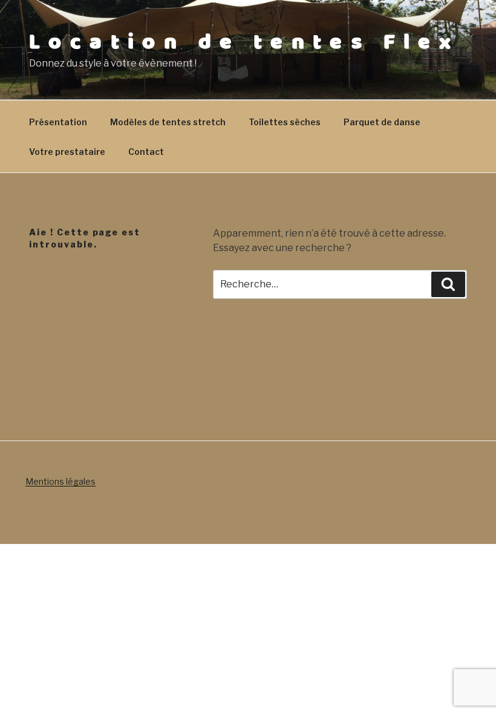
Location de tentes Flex (244, 42)
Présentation (58, 122)
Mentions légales (60, 481)
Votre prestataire (67, 151)
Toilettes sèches (285, 122)
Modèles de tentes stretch (168, 122)
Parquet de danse (382, 122)
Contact (146, 151)
